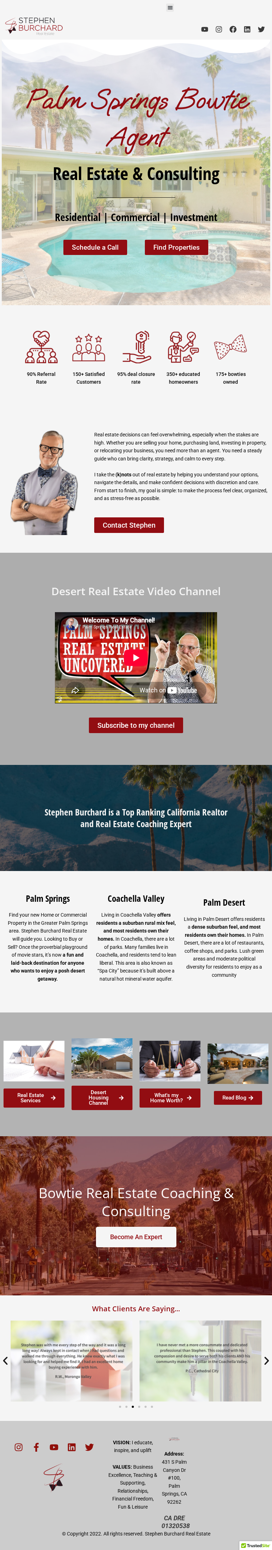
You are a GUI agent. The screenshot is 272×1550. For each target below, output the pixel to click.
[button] (170, 8)
